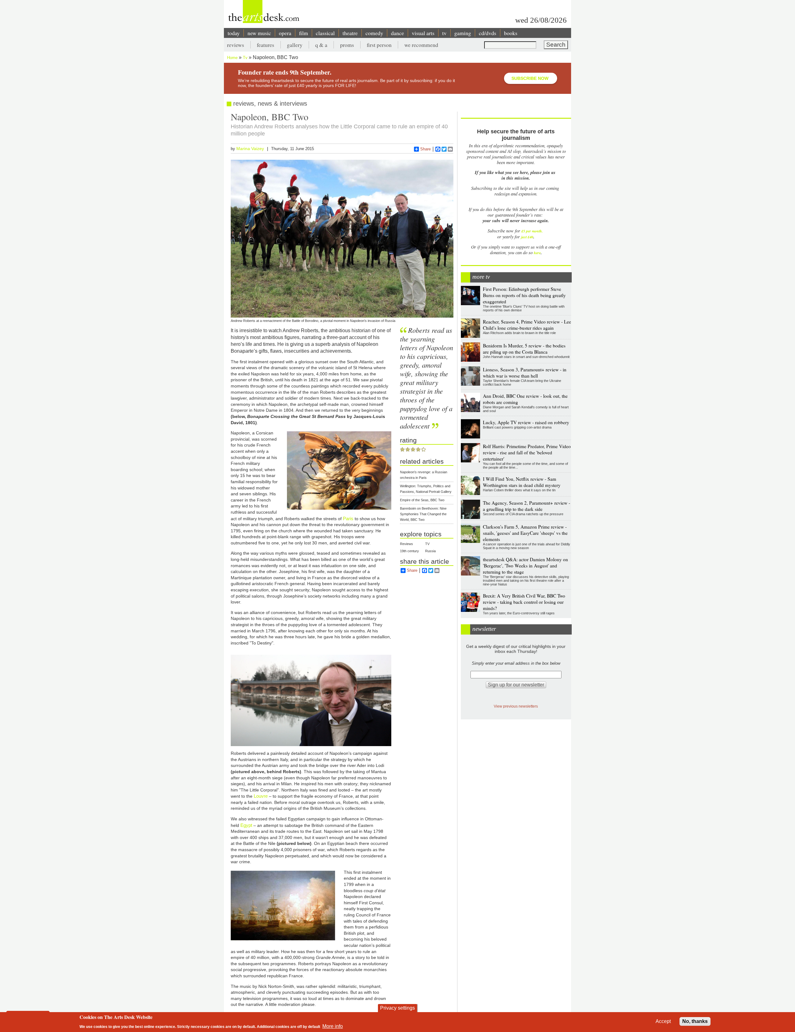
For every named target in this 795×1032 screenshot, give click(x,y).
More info (332, 1026)
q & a (321, 44)
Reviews (406, 544)
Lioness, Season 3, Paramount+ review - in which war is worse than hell (524, 372)
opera (285, 33)
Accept (663, 1021)
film (303, 33)
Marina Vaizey (250, 148)
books (510, 33)
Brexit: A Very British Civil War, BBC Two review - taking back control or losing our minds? (524, 602)
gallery (294, 44)
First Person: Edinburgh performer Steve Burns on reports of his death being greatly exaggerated (524, 295)
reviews (235, 44)
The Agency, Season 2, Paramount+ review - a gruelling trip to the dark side (526, 506)
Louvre (261, 796)
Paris (348, 518)
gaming (462, 33)
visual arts (423, 33)
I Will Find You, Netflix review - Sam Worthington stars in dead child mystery (522, 482)
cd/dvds (487, 33)
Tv (245, 57)
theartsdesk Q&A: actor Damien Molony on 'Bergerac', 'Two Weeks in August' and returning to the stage (525, 565)
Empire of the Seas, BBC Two (422, 500)
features (265, 44)
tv (444, 33)
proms (347, 44)
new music (259, 33)
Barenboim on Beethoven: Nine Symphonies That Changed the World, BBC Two (423, 514)
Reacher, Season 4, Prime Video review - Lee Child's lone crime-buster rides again (527, 325)
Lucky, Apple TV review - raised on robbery (526, 422)
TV (427, 544)
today (234, 33)
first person (379, 44)
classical (325, 33)
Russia (430, 551)
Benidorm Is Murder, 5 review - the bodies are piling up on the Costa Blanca (524, 348)
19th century (409, 551)
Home (232, 57)
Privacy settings (397, 1008)
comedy (374, 33)
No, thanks (695, 1021)
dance (397, 33)
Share (425, 149)
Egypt (246, 825)
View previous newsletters (516, 706)
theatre (350, 33)
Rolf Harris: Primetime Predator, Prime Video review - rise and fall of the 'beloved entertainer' (527, 452)
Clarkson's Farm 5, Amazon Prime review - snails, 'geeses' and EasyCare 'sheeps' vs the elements (525, 533)
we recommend (421, 44)
